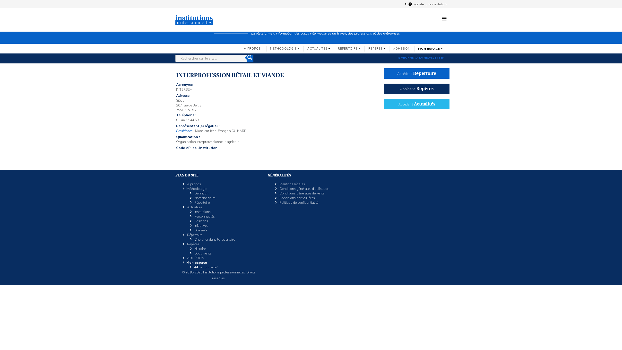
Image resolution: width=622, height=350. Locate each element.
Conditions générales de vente (301, 193)
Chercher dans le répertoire (214, 239)
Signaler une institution (429, 4)
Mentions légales (292, 184)
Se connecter (208, 267)
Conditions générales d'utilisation (304, 188)
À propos (252, 49)
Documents (202, 253)
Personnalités (204, 216)
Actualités (317, 49)
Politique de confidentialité (298, 202)
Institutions (202, 212)
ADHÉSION (401, 49)
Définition (201, 193)
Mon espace (429, 49)
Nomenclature (205, 198)
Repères (375, 49)
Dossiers (200, 230)
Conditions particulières (297, 198)
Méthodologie (283, 49)
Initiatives (201, 225)
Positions (201, 221)
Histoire (200, 248)
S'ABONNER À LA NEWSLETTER (421, 58)
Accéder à (416, 73)
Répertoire (348, 49)
